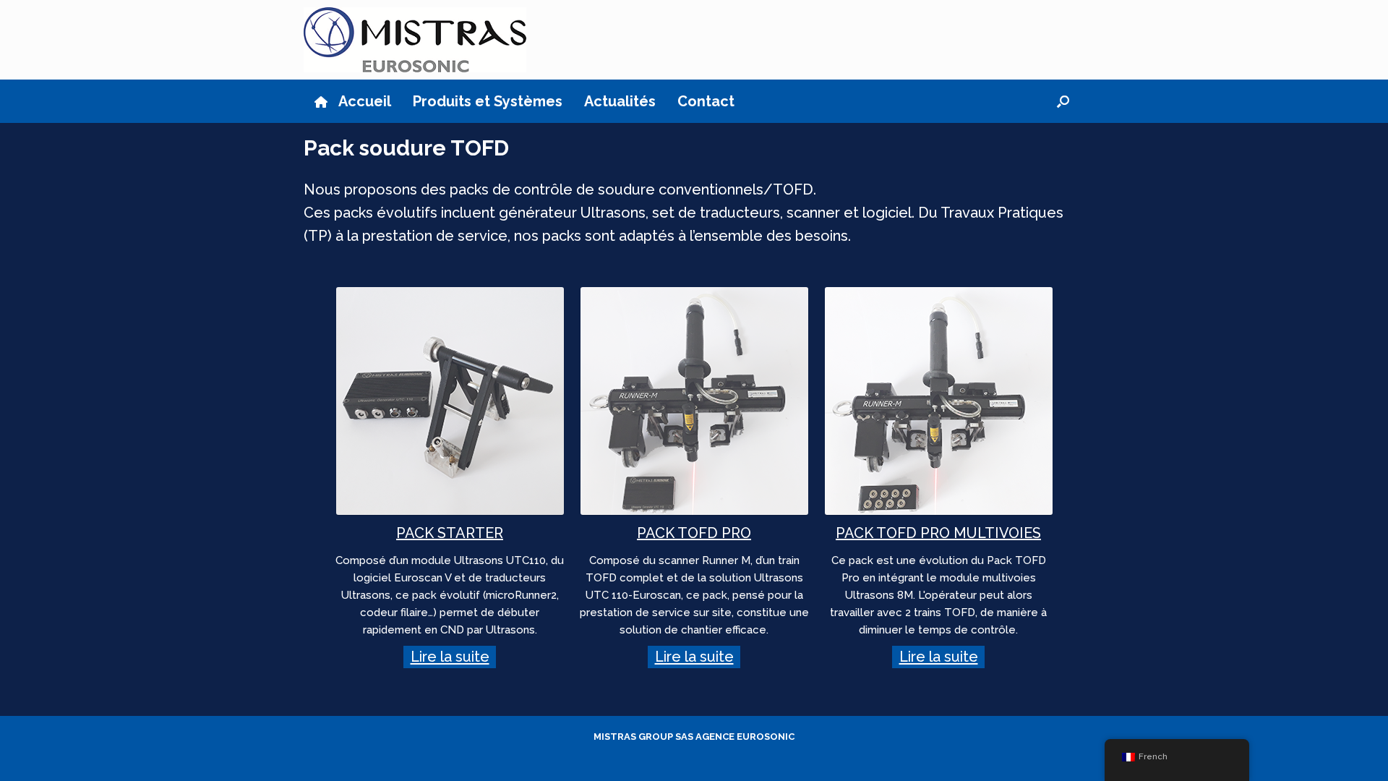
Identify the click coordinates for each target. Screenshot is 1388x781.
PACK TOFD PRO (694, 533)
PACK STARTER (449, 533)
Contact (705, 101)
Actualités (620, 101)
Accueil (364, 101)
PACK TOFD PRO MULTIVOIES (938, 533)
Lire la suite (450, 657)
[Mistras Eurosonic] (415, 39)
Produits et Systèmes (487, 101)
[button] (1063, 101)
